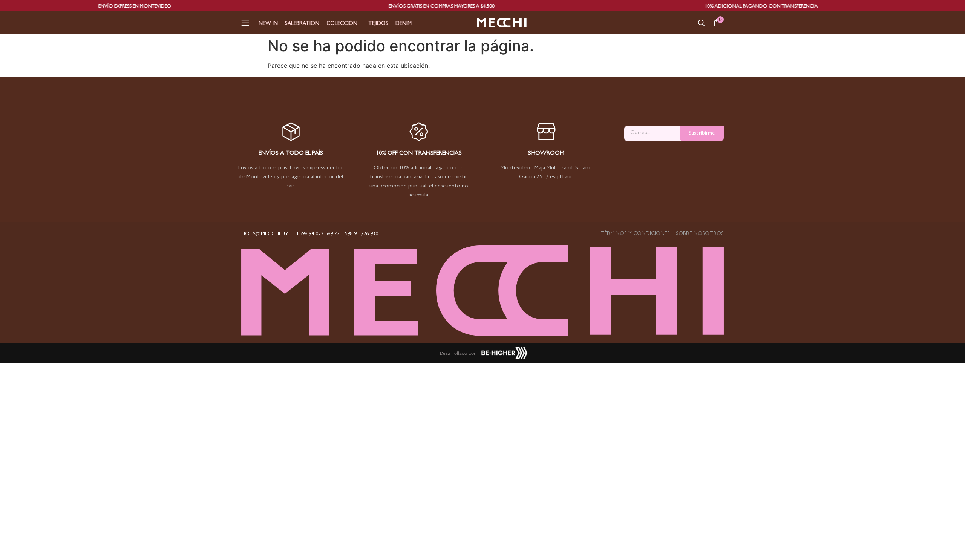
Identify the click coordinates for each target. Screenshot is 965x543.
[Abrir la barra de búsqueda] (701, 23)
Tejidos (378, 23)
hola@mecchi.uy (264, 234)
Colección (341, 23)
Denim (403, 23)
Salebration (302, 23)
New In (268, 23)
